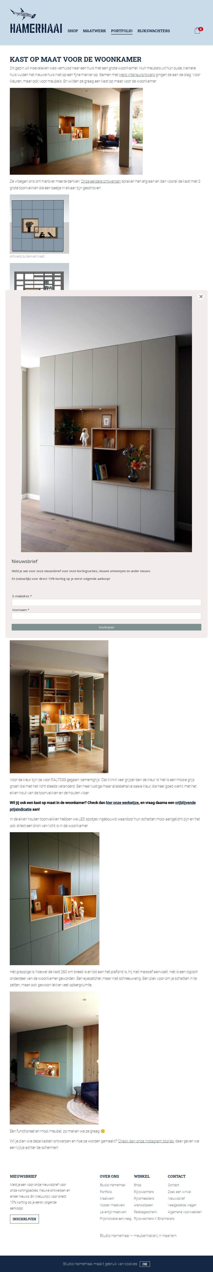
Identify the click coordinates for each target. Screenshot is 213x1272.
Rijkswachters (153, 30)
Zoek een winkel (179, 1192)
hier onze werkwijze (122, 802)
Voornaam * (20, 610)
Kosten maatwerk (112, 1205)
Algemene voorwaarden (185, 1212)
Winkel (142, 1176)
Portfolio (122, 30)
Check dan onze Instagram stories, (146, 1141)
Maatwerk (94, 30)
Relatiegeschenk (145, 1212)
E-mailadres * (22, 596)
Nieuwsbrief (176, 1199)
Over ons (109, 1176)
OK (144, 1264)
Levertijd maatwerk (113, 1212)
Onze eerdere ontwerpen (101, 181)
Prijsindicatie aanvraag (115, 1219)
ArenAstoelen (143, 1205)
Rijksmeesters (144, 1199)
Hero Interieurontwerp (137, 75)
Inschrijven (24, 1219)
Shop (73, 30)
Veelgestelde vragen (182, 1205)
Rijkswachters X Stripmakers (154, 1219)
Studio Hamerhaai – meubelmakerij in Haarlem (138, 1235)
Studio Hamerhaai (112, 1185)
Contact (177, 1176)
